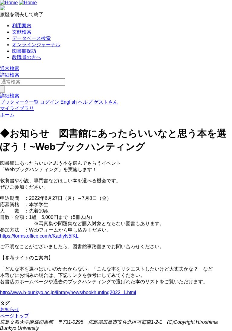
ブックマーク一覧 (19, 102)
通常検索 (9, 68)
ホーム (7, 114)
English (68, 102)
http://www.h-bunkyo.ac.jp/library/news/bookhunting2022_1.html (68, 292)
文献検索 (21, 31)
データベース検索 (31, 38)
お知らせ (9, 309)
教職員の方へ (26, 57)
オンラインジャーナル (36, 44)
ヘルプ (85, 102)
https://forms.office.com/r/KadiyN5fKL (39, 236)
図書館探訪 (24, 51)
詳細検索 (9, 74)
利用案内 (21, 25)
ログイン (49, 102)
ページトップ (14, 315)
